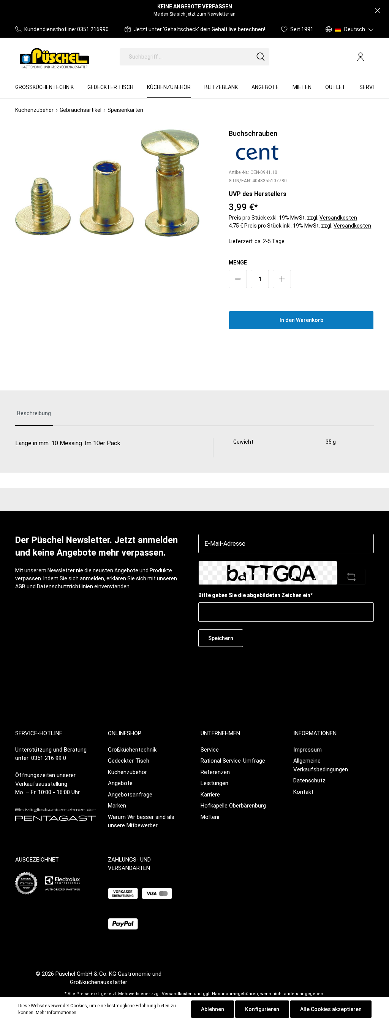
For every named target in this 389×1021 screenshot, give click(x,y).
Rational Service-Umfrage (233, 760)
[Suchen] (260, 56)
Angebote (120, 783)
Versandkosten (338, 218)
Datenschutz (309, 780)
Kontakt (303, 791)
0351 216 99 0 (48, 758)
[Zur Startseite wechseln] (54, 57)
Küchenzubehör (127, 772)
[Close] (377, 10)
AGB (20, 586)
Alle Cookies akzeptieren (331, 1009)
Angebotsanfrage (130, 794)
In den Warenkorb (301, 320)
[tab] (34, 414)
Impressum (307, 749)
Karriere (210, 794)
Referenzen (215, 772)
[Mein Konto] (360, 56)
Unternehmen (220, 733)
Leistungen (214, 783)
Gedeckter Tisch (128, 760)
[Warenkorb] (371, 57)
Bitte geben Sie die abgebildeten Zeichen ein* (255, 595)
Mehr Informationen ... (58, 1012)
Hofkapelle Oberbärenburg (233, 805)
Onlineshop (124, 733)
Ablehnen (212, 1009)
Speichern (220, 638)
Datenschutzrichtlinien (65, 586)
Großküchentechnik (132, 749)
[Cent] (257, 152)
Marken (117, 805)
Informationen (315, 733)
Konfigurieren (262, 1009)
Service (210, 749)
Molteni (210, 817)
